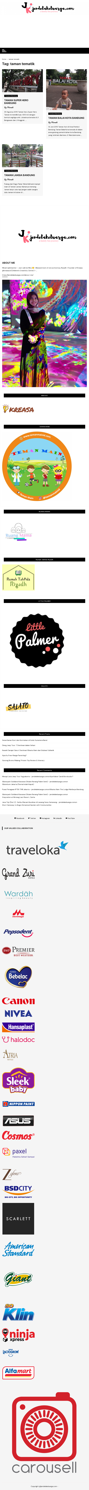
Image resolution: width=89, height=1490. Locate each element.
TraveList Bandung (11, 96)
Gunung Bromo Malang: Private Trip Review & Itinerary (23, 760)
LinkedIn (58, 818)
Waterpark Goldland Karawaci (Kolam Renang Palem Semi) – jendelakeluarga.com (34, 781)
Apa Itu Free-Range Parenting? (14, 755)
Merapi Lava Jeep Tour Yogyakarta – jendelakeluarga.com (25, 776)
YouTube (71, 818)
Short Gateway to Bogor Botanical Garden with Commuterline (26, 805)
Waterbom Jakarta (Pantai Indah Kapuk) (18, 784)
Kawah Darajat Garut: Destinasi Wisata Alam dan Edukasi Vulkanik (28, 750)
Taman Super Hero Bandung (16, 101)
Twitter (33, 818)
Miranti (10, 107)
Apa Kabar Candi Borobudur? (61, 776)
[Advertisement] (44, 31)
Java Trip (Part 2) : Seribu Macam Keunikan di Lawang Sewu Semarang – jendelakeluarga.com (38, 802)
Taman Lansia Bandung (19, 175)
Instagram (45, 818)
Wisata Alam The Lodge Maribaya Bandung (67, 789)
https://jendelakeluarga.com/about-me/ (17, 275)
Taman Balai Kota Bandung (66, 118)
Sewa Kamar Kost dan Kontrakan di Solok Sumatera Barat (24, 740)
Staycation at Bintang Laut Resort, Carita (18, 797)
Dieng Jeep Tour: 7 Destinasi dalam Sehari (18, 745)
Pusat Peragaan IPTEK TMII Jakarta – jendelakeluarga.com (25, 789)
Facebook (20, 818)
